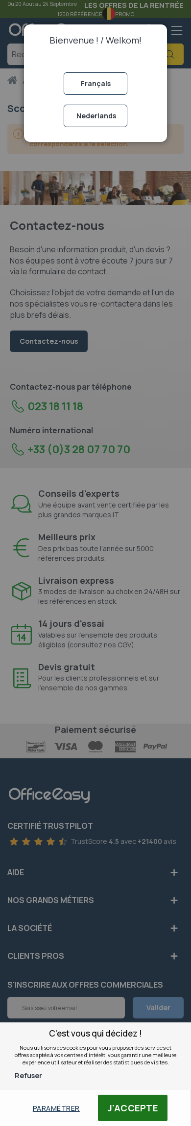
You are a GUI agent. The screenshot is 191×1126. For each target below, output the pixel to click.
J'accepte (133, 1108)
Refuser (28, 1075)
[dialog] (95, 563)
